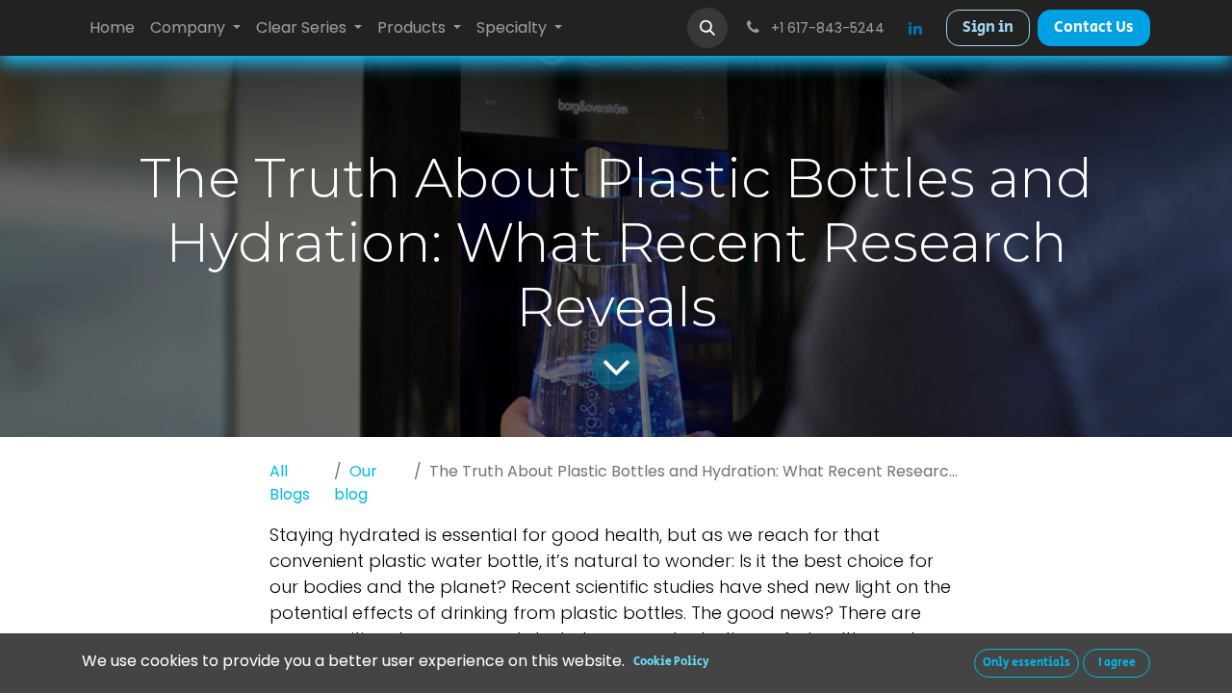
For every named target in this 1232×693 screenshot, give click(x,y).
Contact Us (1094, 27)
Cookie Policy (671, 662)
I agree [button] (1117, 662)
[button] (707, 28)
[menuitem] (112, 28)
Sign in (988, 27)
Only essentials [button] (1026, 662)
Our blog (355, 482)
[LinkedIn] (915, 28)
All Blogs (290, 482)
